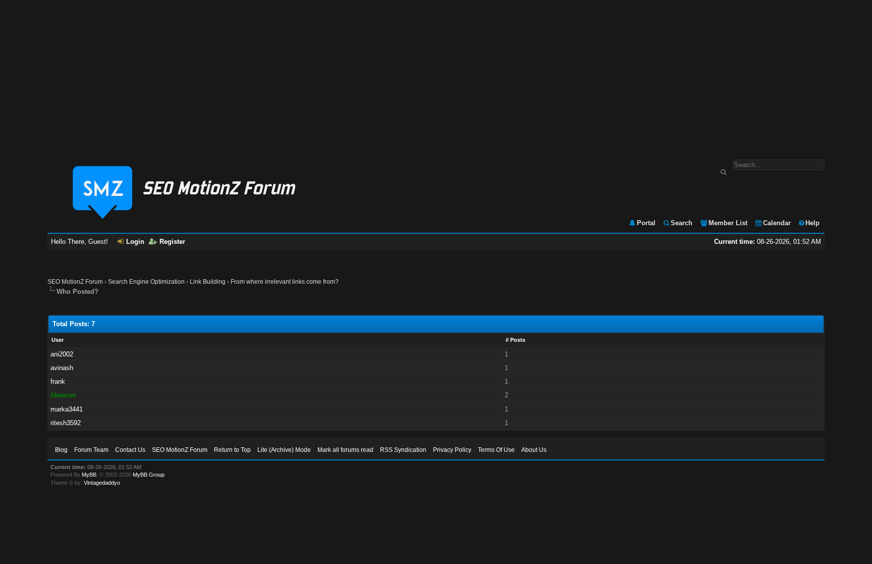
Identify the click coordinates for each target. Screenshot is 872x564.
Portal (646, 223)
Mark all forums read (345, 449)
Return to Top (232, 449)
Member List (727, 223)
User (57, 340)
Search (681, 223)
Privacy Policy (452, 449)
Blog (61, 449)
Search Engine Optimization (146, 281)
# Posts (515, 340)
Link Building (208, 281)
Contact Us (130, 449)
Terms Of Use (496, 449)
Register (172, 241)
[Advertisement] (436, 74)
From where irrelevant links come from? (285, 281)
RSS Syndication (403, 449)
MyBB (89, 475)
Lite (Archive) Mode (284, 449)
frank (57, 381)
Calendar (777, 223)
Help (812, 223)
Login (135, 241)
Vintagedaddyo (102, 483)
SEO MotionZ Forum (75, 281)
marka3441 (66, 409)
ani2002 (61, 354)
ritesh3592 (65, 423)
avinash (61, 368)
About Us (534, 449)
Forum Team (91, 449)
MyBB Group (149, 475)
